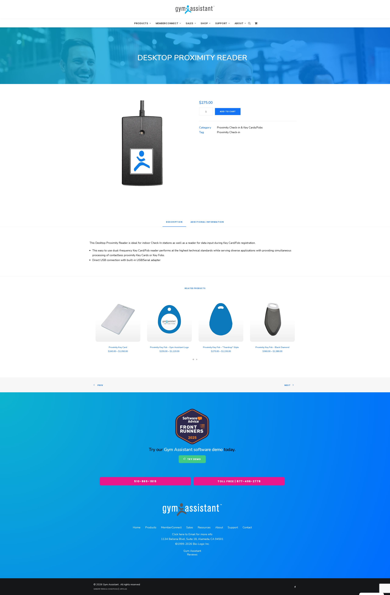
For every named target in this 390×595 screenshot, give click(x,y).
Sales (189, 23)
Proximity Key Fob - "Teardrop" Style (221, 347)
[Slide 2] (196, 359)
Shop (204, 23)
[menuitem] (142, 23)
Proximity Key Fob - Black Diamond (272, 347)
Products (141, 23)
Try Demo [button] (194, 459)
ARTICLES (123, 589)
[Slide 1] (193, 359)
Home (136, 527)
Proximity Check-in (228, 132)
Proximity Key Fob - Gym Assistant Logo (169, 347)
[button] (250, 23)
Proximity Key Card (118, 347)
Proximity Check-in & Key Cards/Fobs (240, 127)
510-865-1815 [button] (145, 481)
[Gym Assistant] (195, 9)
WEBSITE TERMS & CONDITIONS (106, 589)
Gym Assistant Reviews (192, 552)
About (239, 23)
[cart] (255, 23)
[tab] (207, 223)
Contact (247, 527)
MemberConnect (167, 23)
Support (221, 23)
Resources (204, 527)
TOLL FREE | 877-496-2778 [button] (239, 481)
